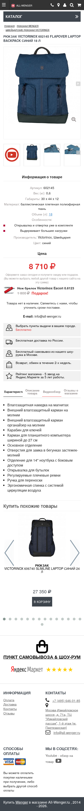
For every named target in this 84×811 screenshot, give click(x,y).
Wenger (21, 802)
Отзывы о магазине (71, 391)
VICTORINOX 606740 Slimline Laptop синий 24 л (42, 568)
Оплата (8, 700)
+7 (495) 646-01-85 (66, 700)
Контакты (10, 708)
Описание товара (32, 391)
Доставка (10, 704)
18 (50, 214)
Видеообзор (51, 391)
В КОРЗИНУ (42, 602)
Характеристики (13, 391)
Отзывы (9, 713)
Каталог (14, 16)
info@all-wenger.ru (67, 732)
